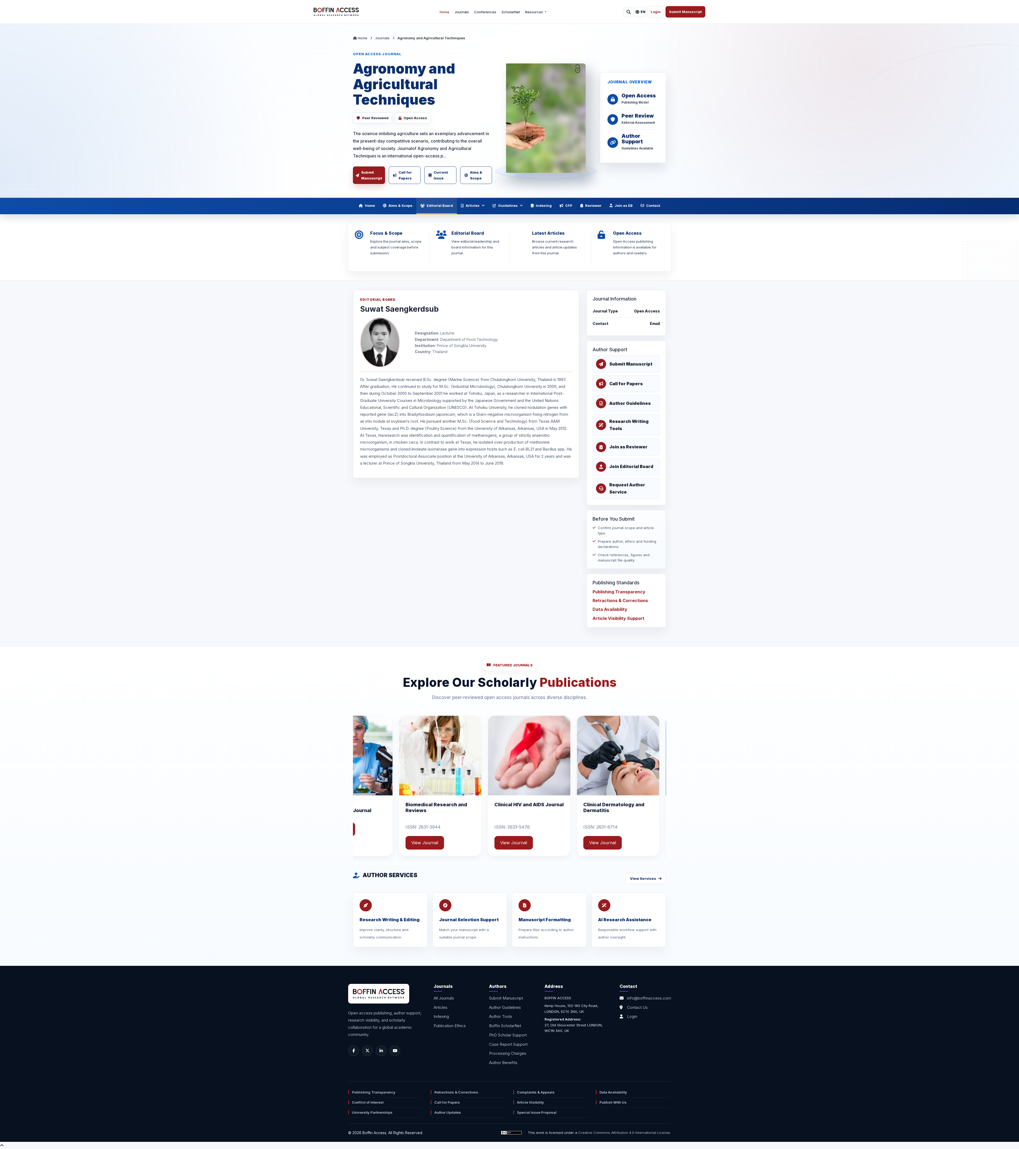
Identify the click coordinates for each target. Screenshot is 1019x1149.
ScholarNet (511, 12)
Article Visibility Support (618, 618)
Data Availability (610, 609)
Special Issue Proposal (536, 1112)
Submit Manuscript (685, 12)
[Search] (629, 12)
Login (655, 12)
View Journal (357, 829)
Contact (653, 205)
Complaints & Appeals (536, 1092)
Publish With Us (613, 1102)
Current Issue (441, 175)
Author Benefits (503, 1062)
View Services (643, 878)
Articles (473, 205)
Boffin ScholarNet (505, 1025)
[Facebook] (353, 1050)
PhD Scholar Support (508, 1034)
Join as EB (624, 205)
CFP (568, 205)
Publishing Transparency (619, 591)
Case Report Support (508, 1044)
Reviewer (593, 205)
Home (444, 12)
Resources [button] (534, 12)
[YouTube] (395, 1050)
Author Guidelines (505, 1007)
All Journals (444, 998)
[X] (367, 1050)
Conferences (485, 12)
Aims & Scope (476, 175)
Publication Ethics (450, 1025)
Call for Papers (405, 175)
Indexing (544, 205)
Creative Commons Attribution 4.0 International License (624, 1132)
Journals (462, 12)
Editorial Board (440, 205)
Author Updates (447, 1112)
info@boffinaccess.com (649, 998)
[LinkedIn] (381, 1050)
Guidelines (508, 205)
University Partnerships (372, 1112)
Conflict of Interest (367, 1102)
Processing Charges (507, 1053)
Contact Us (637, 1007)
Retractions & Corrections (620, 600)
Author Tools (500, 1016)
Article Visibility (530, 1102)
